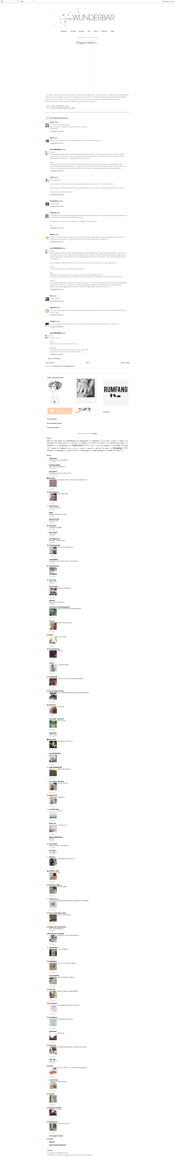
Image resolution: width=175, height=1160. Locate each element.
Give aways (58, 441)
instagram (92, 445)
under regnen (53, 734)
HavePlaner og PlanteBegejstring (59, 607)
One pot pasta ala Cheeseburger (58, 460)
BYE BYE (51, 839)
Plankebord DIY (53, 521)
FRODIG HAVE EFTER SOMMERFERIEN (69, 608)
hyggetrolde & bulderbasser (57, 927)
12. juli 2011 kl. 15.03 (56, 289)
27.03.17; (60, 811)
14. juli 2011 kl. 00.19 (56, 327)
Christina (52, 321)
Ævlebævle (52, 705)
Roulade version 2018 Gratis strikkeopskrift (70, 678)
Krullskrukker (53, 947)
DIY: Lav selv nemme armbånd (67, 963)
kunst (54, 448)
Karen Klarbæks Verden (56, 691)
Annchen (52, 1094)
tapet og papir (98, 450)
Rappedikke (53, 733)
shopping (117, 448)
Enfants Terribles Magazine (57, 1145)
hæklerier (50, 445)
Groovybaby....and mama (56, 781)
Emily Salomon (53, 506)
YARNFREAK (53, 961)
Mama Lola (52, 823)
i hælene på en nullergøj (56, 933)
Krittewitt (52, 600)
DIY (89, 31)
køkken (63, 448)
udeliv (73, 108)
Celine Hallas (53, 844)
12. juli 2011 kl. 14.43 (56, 242)
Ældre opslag (125, 362)
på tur (98, 448)
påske (107, 448)
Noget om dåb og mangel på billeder (68, 991)
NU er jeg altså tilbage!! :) (56, 928)
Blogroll (104, 31)
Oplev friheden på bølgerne (57, 466)
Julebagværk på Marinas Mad (57, 514)
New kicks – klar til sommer (57, 540)
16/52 (59, 1109)
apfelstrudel (53, 1031)
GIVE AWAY (61, 706)
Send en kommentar (54, 358)
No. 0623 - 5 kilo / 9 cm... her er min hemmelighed (72, 1067)
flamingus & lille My (55, 1108)
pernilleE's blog (54, 809)
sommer (50, 450)
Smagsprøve (61, 797)
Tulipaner (60, 650)
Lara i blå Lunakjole (63, 664)
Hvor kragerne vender (56, 1136)
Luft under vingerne (55, 885)
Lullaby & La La (54, 899)
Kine (51, 296)
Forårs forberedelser (64, 1123)
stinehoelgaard (53, 492)
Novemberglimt (62, 886)
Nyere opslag (50, 362)
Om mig (72, 31)
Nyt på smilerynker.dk (64, 769)
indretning (63, 445)
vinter (118, 450)
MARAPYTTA (53, 795)
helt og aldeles (53, 586)
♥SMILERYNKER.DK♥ (55, 767)
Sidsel (52, 138)
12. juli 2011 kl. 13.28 (56, 171)
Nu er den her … (62, 720)
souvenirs (52, 478)
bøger (114, 441)
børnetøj (50, 443)
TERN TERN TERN (63, 493)
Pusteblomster (53, 1122)
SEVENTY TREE (54, 871)
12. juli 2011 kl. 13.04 (56, 131)
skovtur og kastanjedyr (64, 914)
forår (94, 443)
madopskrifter (74, 448)
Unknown (53, 307)
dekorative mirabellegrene (65, 547)
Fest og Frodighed (63, 949)
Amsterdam (61, 1033)
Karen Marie (53, 471)
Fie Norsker (52, 534)
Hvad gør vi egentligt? (55, 527)
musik (90, 448)
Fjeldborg (52, 857)
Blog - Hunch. (53, 532)
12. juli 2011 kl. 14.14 (56, 206)
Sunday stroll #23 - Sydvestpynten (59, 845)
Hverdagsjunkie (54, 975)
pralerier (52, 621)
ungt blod (52, 1142)
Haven (96, 31)
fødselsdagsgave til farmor (65, 1019)
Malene (52, 234)
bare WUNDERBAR (55, 149)
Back (59, 872)
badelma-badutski (54, 465)
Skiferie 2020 (53, 581)
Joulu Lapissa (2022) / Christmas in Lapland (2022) (72, 479)
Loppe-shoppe (53, 1080)
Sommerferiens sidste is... (65, 622)
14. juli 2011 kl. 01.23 (56, 354)
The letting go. (53, 852)
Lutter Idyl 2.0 (53, 1061)
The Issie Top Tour (63, 783)
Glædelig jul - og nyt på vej (65, 741)
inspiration (77, 445)
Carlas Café (52, 580)
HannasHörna (54, 201)
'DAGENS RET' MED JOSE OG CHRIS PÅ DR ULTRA (72, 1047)
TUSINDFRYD (53, 677)
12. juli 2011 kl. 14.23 (56, 228)
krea (126, 445)
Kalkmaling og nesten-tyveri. (66, 858)
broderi (107, 441)
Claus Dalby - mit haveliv (56, 719)
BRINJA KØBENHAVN (55, 837)
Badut (51, 512)
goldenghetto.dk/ (54, 539)
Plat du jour (52, 1045)
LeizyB (51, 1139)
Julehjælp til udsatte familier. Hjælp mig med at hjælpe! (73, 900)
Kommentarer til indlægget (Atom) (64, 366)
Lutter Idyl (52, 1059)
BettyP (51, 635)
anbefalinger (71, 441)
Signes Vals (52, 739)
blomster (60, 108)
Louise (52, 177)
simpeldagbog (53, 559)
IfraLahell (53, 213)
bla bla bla (54, 108)
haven (69, 108)
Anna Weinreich (54, 566)
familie (65, 108)
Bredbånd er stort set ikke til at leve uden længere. (64, 561)
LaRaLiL (51, 663)
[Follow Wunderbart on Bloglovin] (55, 403)
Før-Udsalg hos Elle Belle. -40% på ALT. (69, 1005)
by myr (52, 122)
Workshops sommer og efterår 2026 (59, 473)
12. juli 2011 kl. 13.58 (56, 194)
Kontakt (81, 31)
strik (76, 450)
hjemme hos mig (116, 443)
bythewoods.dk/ (54, 519)
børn (122, 441)
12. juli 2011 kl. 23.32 (56, 315)
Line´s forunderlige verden (57, 913)
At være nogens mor (55, 507)
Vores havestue (62, 636)
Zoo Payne (52, 850)
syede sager (85, 450)
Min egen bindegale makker (66, 977)
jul (98, 445)
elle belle (74, 443)
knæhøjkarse (53, 1017)
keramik (117, 445)
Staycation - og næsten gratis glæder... (69, 935)
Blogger (94, 433)
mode (82, 448)
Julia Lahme (52, 525)
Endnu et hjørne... (63, 1081)
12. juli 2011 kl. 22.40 (56, 301)
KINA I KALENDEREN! (64, 588)
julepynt (106, 445)
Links (112, 31)
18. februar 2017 (62, 825)
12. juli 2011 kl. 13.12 (56, 143)
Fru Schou (52, 989)
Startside (64, 31)
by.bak (51, 1066)
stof (69, 450)
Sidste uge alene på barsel (56, 602)
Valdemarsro (53, 458)
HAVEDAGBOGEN (54, 545)
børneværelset (62, 443)
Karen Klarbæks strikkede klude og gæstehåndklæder (73, 692)
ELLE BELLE (53, 1003)
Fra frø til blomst (54, 649)
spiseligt (60, 450)
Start (87, 362)
